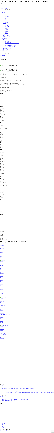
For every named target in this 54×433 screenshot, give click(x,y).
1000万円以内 (6, 33)
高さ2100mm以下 (7, 28)
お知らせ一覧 (3, 423)
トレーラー (6, 21)
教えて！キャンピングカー (6, 49)
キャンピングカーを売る (6, 36)
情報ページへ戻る (2, 245)
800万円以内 (6, 32)
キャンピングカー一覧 (6, 35)
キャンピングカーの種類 (8, 42)
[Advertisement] (27, 100)
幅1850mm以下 (7, 29)
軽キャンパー (9, 74)
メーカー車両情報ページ (3, 55)
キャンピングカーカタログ (5, 16)
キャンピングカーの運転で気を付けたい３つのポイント (12, 43)
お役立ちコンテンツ (4, 38)
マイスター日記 (5, 39)
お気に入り (3, 12)
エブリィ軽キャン (7, 26)
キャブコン (6, 18)
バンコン (6, 19)
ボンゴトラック (7, 25)
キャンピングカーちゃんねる (7, 48)
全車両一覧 (6, 22)
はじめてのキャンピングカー (7, 41)
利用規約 (3, 426)
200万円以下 (6, 31)
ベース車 (4, 23)
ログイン (3, 13)
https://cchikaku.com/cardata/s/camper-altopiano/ (13, 91)
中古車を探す (3, 34)
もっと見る (1, 385)
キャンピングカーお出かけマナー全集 (10, 46)
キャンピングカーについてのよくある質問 (10, 45)
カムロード (6, 24)
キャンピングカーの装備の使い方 (9, 44)
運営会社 (3, 424)
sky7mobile (3, 427)
